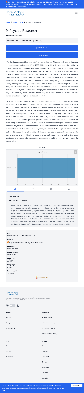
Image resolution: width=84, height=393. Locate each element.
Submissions (10, 328)
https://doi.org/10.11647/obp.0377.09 (21, 235)
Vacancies (9, 357)
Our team (9, 351)
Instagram (45, 357)
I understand (76, 386)
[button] (76, 4)
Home (8, 22)
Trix (21, 22)
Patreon (45, 351)
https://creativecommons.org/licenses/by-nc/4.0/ (26, 242)
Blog (43, 346)
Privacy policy (47, 317)
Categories (9, 323)
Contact (8, 346)
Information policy (48, 323)
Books (15, 22)
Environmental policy (49, 333)
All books (9, 317)
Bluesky (45, 362)
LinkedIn (45, 373)
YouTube (45, 378)
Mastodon (45, 367)
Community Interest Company (36, 298)
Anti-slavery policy (48, 328)
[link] (15, 13)
